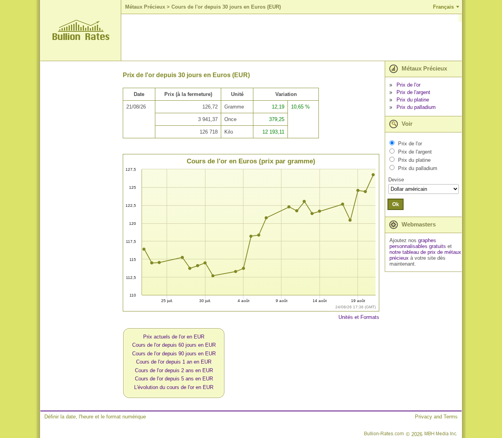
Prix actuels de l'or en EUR (173, 337)
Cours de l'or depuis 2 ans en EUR (174, 370)
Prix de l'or (408, 85)
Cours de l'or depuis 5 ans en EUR (174, 379)
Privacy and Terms (436, 417)
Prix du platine (413, 100)
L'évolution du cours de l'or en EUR (173, 387)
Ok (395, 204)
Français (443, 7)
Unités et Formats (358, 317)
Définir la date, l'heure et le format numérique (95, 417)
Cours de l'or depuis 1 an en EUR (173, 362)
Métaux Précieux (145, 7)
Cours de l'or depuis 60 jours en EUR (174, 345)
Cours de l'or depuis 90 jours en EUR (174, 354)
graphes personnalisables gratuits (417, 243)
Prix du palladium (416, 107)
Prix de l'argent (413, 92)
